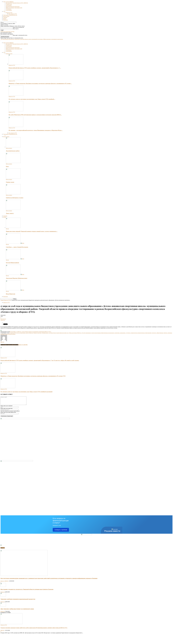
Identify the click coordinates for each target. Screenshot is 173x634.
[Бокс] (13, 162)
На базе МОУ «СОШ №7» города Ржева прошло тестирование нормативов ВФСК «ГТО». (30, 331)
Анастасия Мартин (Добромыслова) (16, 278)
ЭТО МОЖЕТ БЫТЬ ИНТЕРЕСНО (9, 344)
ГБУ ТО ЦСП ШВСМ (8, 1)
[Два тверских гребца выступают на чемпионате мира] (3, 606)
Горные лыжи (10, 182)
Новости (3, 581)
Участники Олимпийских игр (10, 15)
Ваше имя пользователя (18, 27)
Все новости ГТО (13, 13)
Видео (4, 18)
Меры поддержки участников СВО (14, 7)
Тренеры (5, 17)
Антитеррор (9, 5)
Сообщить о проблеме (61, 529)
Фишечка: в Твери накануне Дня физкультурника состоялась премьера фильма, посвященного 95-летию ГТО (33, 376)
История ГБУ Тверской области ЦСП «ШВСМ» (17, 2)
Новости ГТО (9, 12)
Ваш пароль (16, 28)
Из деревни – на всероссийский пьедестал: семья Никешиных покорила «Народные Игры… (36, 130)
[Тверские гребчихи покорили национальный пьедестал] (3, 596)
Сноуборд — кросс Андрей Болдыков (17, 247)
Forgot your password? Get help (7, 31)
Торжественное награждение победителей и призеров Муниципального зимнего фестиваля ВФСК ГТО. (34, 628)
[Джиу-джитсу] (13, 209)
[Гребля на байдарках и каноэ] (13, 193)
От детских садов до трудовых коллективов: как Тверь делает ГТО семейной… (32, 99)
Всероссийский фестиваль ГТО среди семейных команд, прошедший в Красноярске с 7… (35, 68)
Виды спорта (6, 16)
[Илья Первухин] (15, 290)
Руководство (9, 4)
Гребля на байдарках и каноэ (14, 197)
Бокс (7, 166)
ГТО (4, 11)
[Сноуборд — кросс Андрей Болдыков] (15, 243)
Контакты (5, 19)
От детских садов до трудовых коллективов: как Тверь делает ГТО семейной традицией (26, 391)
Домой (2, 300)
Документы (8, 9)
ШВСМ (2, 342)
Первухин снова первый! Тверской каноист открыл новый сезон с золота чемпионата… (32, 231)
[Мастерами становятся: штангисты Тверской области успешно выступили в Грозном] (3, 586)
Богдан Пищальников (12, 262)
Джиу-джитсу (10, 213)
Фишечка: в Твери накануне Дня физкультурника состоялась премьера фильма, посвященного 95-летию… (40, 83)
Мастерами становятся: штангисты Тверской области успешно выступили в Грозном (27, 589)
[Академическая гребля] (13, 147)
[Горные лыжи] (13, 178)
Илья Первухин (10, 294)
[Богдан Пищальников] (15, 258)
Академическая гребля (12, 151)
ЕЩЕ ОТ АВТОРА (23, 344)
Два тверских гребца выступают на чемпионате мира (17, 609)
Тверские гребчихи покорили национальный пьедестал (18, 599)
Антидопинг (9, 10)
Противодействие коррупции (13, 6)
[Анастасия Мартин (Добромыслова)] (15, 274)
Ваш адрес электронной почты (20, 35)
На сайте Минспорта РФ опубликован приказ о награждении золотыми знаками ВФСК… (35, 114)
